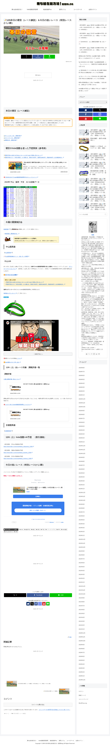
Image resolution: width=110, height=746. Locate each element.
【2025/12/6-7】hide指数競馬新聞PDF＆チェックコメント (21, 177)
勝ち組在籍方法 (9, 531)
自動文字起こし (39, 354)
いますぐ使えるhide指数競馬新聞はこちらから (17, 404)
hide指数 (65, 529)
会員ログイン (79, 740)
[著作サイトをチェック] (28, 603)
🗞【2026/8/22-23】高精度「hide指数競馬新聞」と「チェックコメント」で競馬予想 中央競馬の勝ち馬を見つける (93, 64)
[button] (105, 214)
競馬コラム (62, 740)
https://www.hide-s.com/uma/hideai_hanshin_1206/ (17, 452)
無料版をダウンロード (10, 293)
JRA (59, 529)
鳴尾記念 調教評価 (10, 140)
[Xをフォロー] (32, 603)
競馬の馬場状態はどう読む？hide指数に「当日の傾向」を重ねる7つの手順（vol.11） (92, 83)
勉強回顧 (6, 229)
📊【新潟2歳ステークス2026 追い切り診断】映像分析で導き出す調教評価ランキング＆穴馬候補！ (93, 71)
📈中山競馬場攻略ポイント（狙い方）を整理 (16, 256)
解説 (34, 529)
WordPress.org (83, 703)
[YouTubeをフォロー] (44, 603)
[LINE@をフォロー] (48, 603)
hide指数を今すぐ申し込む (12, 362)
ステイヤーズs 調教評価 (12, 138)
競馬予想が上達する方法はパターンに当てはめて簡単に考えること (23, 155)
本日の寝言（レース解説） (12, 529)
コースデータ (70, 740)
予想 (43, 529)
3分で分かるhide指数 (11, 274)
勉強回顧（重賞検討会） (11, 233)
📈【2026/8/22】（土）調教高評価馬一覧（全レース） (92, 43)
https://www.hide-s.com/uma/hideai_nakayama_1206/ (18, 446)
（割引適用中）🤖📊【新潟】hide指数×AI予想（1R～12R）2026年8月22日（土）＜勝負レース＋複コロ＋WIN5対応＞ (93, 27)
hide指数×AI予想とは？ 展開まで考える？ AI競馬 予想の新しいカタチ (93, 89)
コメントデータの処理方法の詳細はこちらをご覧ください (54, 709)
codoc (62, 522)
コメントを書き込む (38, 704)
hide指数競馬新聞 (43, 740)
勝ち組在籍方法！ (32, 740)
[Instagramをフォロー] (40, 603)
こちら (19, 358)
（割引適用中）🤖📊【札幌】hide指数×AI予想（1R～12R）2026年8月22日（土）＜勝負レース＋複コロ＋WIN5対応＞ (93, 50)
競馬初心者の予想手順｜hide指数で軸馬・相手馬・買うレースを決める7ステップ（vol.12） (92, 57)
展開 (16, 531)
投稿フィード (82, 695)
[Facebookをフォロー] (36, 603)
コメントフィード (83, 699)
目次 (36, 75)
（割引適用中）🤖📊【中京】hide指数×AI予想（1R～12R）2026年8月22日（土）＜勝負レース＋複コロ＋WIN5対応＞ (93, 35)
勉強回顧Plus (53, 740)
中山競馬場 (8, 252)
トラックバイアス (51, 529)
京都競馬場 (8, 431)
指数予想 (28, 529)
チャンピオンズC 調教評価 (12, 135)
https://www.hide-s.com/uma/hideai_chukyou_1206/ (18, 458)
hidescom (52, 522)
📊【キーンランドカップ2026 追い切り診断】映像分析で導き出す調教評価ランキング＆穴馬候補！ (92, 77)
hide (22, 529)
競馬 (38, 529)
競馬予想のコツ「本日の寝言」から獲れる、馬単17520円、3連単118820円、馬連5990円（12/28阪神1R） (34, 157)
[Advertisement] (38, 67)
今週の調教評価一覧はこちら (11, 379)
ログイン (81, 691)
